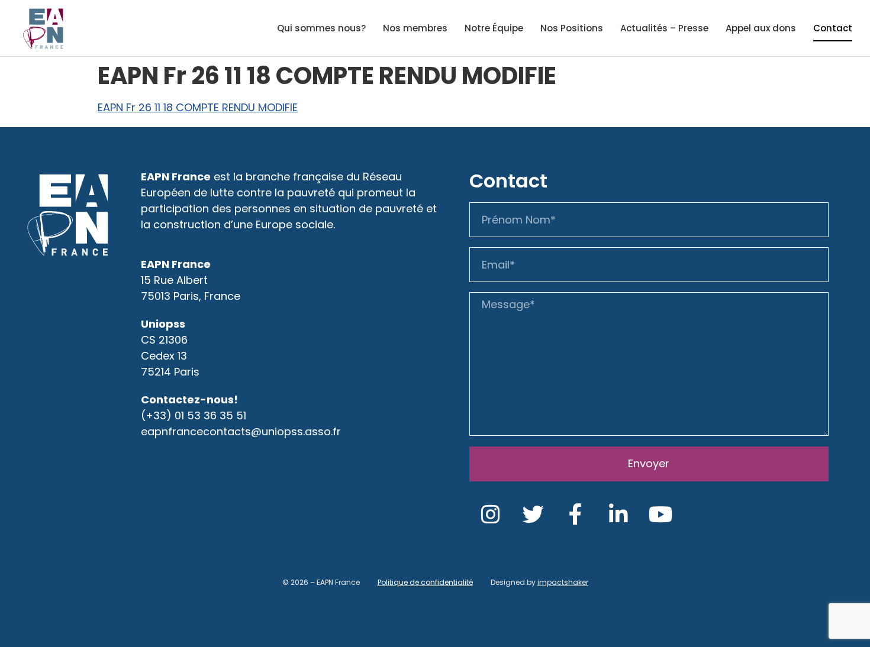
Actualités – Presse (664, 28)
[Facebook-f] (576, 514)
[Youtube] (661, 514)
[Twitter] (533, 514)
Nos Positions (571, 28)
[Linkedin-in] (618, 514)
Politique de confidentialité (425, 582)
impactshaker (562, 582)
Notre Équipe (494, 28)
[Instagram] (490, 514)
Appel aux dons (761, 28)
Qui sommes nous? (321, 28)
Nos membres (415, 28)
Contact (832, 28)
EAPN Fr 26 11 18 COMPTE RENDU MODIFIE (198, 107)
